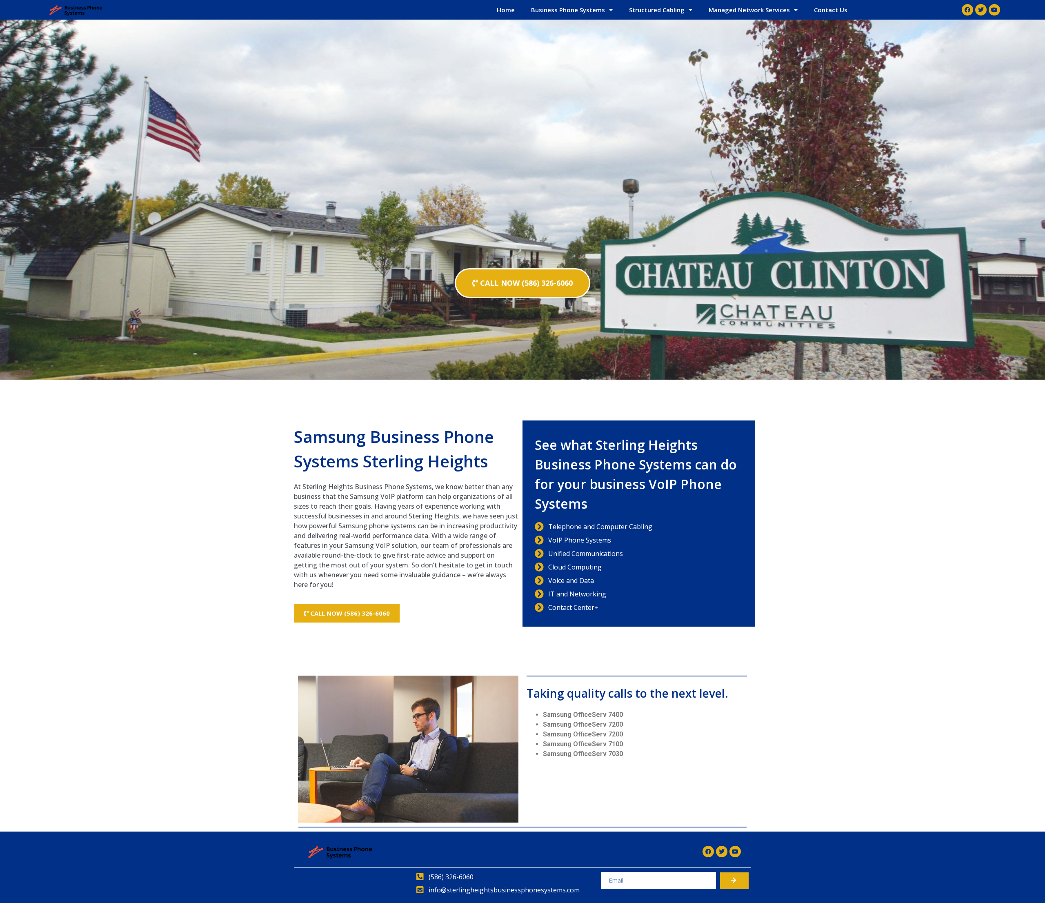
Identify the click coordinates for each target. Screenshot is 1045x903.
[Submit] (734, 880)
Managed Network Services (749, 10)
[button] (522, 283)
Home (506, 10)
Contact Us (830, 10)
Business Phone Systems (568, 10)
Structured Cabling (657, 10)
